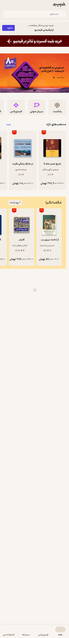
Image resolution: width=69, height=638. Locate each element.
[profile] (5, 5)
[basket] (14, 5)
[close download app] (65, 28)
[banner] (34, 41)
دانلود (10, 28)
